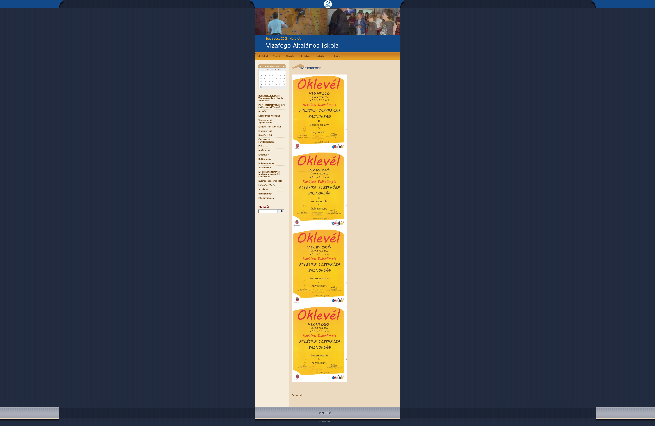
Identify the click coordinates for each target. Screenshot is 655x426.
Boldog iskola (265, 159)
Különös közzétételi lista (270, 181)
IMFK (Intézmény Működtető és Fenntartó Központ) (271, 106)
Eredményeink (265, 131)
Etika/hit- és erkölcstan (269, 127)
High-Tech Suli (265, 135)
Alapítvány (290, 56)
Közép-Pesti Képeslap (269, 116)
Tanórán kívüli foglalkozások (265, 121)
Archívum (263, 189)
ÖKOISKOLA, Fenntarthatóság (266, 140)
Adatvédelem (264, 167)
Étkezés (262, 111)
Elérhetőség (321, 56)
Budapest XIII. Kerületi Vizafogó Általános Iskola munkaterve (270, 98)
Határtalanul (264, 150)
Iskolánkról (263, 56)
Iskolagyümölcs (266, 198)
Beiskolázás (305, 56)
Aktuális (276, 56)
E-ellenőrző (335, 56)
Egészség (263, 146)
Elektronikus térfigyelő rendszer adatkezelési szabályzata (269, 174)
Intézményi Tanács (267, 185)
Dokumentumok (266, 163)
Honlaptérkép (265, 194)
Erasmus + (263, 155)
